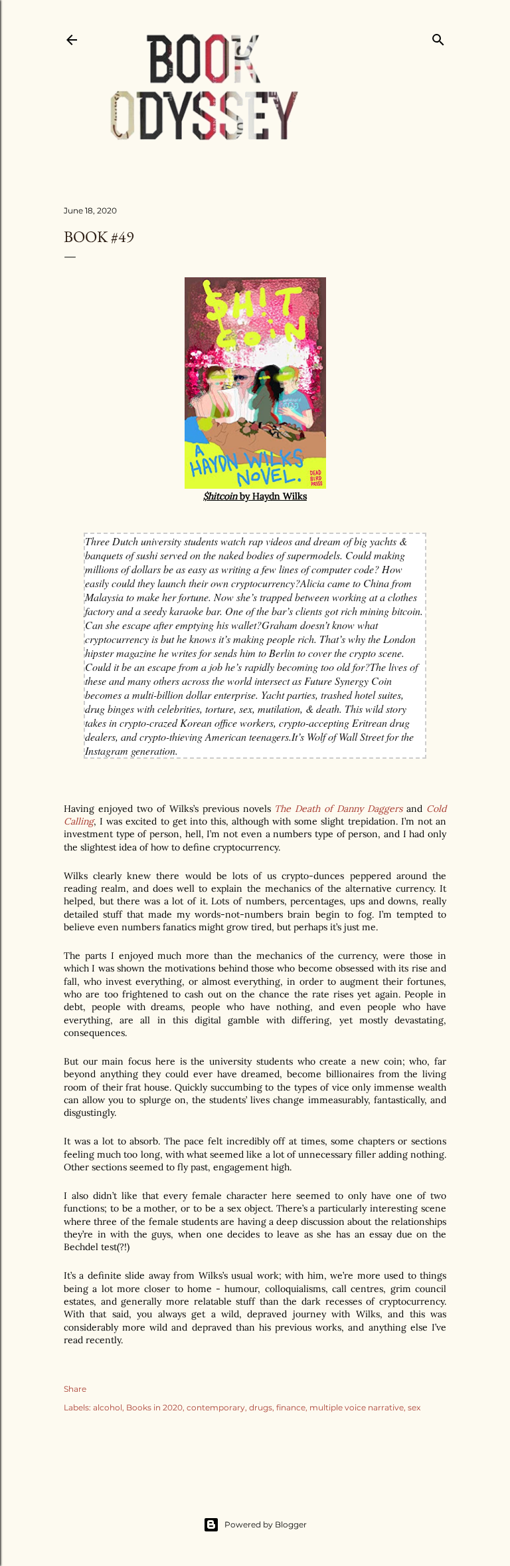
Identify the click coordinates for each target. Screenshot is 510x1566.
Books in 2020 (154, 1407)
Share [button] (75, 1389)
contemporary (216, 1407)
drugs (260, 1407)
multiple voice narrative (356, 1407)
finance (290, 1407)
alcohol (107, 1407)
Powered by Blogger (265, 1524)
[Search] (438, 37)
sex (414, 1407)
